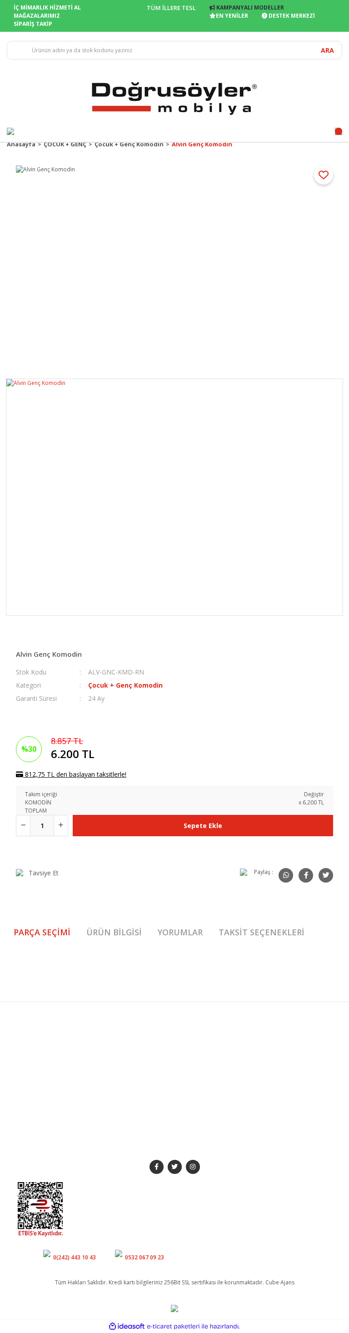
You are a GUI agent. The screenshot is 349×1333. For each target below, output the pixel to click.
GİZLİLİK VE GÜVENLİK (208, 1069)
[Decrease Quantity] (23, 825)
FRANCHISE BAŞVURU (45, 1088)
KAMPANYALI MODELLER (249, 7)
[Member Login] (10, 131)
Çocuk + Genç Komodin (125, 685)
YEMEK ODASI (117, 1049)
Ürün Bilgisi (114, 932)
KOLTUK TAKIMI (119, 1037)
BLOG (25, 1075)
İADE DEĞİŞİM (198, 1081)
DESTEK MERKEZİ (291, 16)
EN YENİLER (232, 16)
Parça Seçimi (42, 932)
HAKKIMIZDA (34, 1037)
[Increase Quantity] (61, 825)
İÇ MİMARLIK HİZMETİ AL (47, 7)
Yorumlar (180, 932)
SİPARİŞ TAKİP (33, 24)
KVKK (187, 1119)
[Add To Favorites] (323, 175)
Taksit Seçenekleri (261, 932)
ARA (327, 50)
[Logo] (174, 97)
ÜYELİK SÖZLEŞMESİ (206, 1107)
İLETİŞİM (28, 1062)
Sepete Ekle (203, 825)
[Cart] (338, 131)
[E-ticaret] (173, 1326)
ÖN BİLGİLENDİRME (205, 1094)
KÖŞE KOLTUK (117, 1088)
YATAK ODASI (117, 1062)
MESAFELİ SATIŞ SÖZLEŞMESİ (200, 1052)
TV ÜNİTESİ (113, 1075)
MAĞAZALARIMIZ (37, 16)
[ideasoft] (127, 1326)
